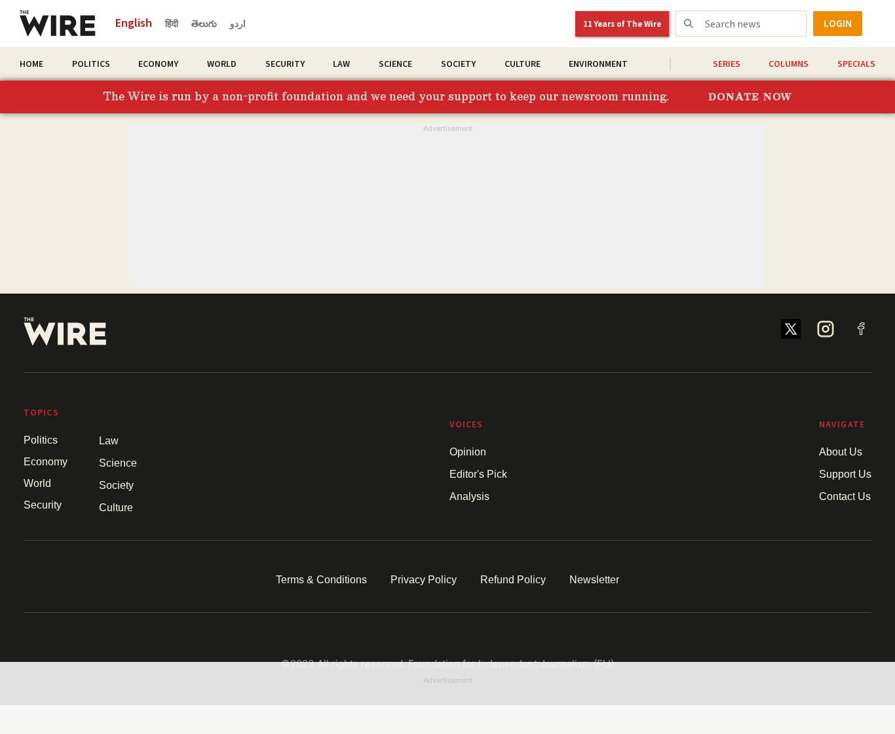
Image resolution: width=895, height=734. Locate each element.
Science (395, 64)
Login (838, 23)
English (133, 23)
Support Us (845, 474)
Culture (523, 64)
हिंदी (171, 24)
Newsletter (594, 579)
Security (285, 64)
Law (341, 64)
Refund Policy (513, 579)
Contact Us (845, 496)
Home (31, 64)
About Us (840, 451)
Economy (158, 64)
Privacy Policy (423, 579)
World (222, 64)
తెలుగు (204, 24)
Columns (789, 64)
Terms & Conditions (321, 579)
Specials (856, 64)
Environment (598, 64)
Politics (91, 64)
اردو (238, 24)
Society (458, 64)
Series (726, 64)
